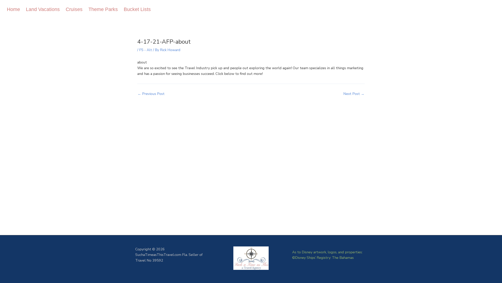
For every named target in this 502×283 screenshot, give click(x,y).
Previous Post (151, 94)
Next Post (353, 94)
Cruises (74, 9)
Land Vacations (43, 9)
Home (13, 9)
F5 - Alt (145, 50)
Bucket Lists (137, 9)
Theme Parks (103, 9)
